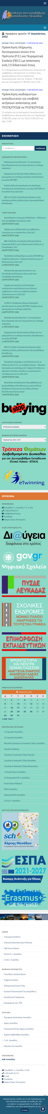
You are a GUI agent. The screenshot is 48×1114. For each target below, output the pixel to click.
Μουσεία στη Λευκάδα (13, 1046)
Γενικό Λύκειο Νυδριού (13, 783)
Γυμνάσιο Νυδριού (11, 749)
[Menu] (45, 3)
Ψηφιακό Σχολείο (11, 980)
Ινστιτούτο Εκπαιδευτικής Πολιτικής (18, 943)
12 (31, 704)
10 (18, 704)
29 (5, 715)
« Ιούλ (4, 719)
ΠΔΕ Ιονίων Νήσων (11, 948)
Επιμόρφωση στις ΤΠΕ (13, 1003)
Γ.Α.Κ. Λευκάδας (10, 1040)
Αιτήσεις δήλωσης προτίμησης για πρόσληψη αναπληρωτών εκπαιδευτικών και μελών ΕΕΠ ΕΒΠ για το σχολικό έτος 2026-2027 (23, 188)
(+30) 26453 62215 (11, 1073)
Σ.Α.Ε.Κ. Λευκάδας (11, 960)
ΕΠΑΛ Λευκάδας (10, 789)
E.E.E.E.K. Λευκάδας (12, 801)
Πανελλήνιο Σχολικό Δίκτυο (15, 974)
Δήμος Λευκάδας (11, 1023)
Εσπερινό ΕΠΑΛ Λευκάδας (14, 795)
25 (25, 711)
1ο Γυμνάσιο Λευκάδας (13, 732)
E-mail (6, 1076)
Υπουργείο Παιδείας (12, 937)
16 (12, 708)
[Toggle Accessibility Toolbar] (43, 1109)
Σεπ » (10, 719)
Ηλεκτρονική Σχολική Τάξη (14, 986)
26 (31, 711)
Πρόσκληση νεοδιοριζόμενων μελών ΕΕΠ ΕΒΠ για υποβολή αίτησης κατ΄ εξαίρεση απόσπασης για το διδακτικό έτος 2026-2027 (23, 259)
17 (18, 708)
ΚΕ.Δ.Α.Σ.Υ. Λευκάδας (13, 954)
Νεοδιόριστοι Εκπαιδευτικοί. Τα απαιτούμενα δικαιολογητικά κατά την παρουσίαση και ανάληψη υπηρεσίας (22, 165)
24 (18, 711)
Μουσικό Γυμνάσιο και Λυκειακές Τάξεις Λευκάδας (24, 743)
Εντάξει (25, 1110)
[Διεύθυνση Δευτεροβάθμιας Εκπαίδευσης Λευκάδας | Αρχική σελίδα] (24, 15)
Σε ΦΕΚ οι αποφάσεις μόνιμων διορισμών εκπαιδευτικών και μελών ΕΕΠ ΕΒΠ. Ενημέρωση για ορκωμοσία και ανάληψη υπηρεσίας (22, 306)
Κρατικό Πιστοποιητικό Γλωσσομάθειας (20, 991)
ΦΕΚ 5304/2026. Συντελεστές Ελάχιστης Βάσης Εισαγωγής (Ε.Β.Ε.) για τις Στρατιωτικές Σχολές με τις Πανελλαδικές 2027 (23, 244)
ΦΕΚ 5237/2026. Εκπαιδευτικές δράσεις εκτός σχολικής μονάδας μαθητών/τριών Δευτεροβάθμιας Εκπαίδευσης (23, 200)
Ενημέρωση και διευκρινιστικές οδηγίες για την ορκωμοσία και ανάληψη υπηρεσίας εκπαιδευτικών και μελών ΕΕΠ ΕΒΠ (23, 177)
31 (18, 715)
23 (12, 711)
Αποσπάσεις (20, 43)
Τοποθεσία (8, 1079)
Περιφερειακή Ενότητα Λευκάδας (17, 1017)
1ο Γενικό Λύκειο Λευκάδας (15, 772)
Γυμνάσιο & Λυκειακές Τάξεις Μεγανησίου (21, 766)
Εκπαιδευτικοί (8, 43)
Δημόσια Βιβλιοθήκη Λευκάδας (16, 1035)
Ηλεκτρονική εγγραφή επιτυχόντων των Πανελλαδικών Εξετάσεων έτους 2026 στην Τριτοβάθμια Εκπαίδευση (19, 273)
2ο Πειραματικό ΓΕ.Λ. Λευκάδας (17, 778)
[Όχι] (45, 1105)
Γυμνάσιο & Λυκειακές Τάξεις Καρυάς (19, 755)
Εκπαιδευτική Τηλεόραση (14, 997)
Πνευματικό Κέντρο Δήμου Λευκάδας (19, 1029)
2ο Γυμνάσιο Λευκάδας (13, 738)
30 (12, 715)
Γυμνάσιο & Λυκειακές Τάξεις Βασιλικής (20, 760)
